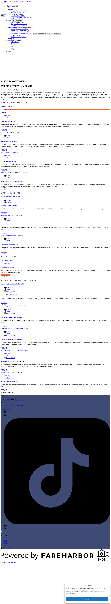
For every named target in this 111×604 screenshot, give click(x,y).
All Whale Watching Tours (18, 37)
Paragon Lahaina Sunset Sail (19, 24)
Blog (12, 49)
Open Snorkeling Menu (20, 11)
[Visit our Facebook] (5, 413)
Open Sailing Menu (17, 20)
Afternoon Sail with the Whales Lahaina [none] (22, 33)
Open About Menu (16, 40)
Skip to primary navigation (8, 1)
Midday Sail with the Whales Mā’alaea (21, 32)
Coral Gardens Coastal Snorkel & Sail (21, 17)
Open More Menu (12, 6)
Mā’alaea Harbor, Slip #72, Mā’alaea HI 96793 (14, 405)
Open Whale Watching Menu (25, 27)
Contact (10, 51)
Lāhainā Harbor (15, 45)
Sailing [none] (9, 20)
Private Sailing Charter (7, 267)
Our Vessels (11, 38)
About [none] (9, 40)
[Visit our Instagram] (5, 417)
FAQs (12, 46)
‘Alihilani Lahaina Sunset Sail (19, 25)
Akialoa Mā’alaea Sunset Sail (19, 22)
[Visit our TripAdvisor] (6, 526)
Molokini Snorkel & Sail (18, 12)
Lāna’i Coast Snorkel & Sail (19, 14)
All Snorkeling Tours (17, 19)
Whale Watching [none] (12, 27)
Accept (87, 599)
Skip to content (20, 1)
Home (9, 8)
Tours (5, 540)
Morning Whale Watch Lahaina (19, 29)
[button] (107, 585)
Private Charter (15, 42)
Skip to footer (28, 1)
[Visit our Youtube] (5, 529)
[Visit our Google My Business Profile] (5, 415)
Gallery (13, 48)
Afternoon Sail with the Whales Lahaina (12, 361)
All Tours (17, 35)
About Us (13, 43)
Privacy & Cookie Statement (8, 562)
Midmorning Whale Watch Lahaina (20, 30)
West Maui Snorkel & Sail (18, 16)
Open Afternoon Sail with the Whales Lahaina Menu (47, 33)
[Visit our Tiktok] (57, 524)
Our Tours (10, 9)
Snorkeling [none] (11, 11)
